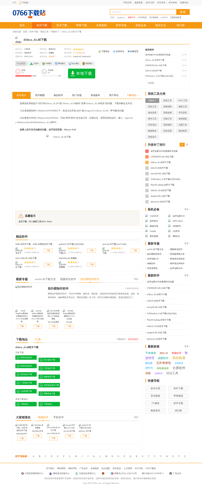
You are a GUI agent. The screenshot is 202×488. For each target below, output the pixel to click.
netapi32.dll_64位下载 (160, 196)
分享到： (152, 83)
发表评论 (120, 51)
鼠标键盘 (183, 119)
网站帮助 (61, 468)
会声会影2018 (176, 268)
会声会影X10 (179, 216)
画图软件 (163, 358)
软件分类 (150, 2)
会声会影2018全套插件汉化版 (158, 55)
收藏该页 (134, 51)
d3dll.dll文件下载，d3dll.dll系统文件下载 (33, 244)
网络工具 (164, 353)
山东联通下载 (26, 391)
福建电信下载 (49, 377)
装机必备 (141, 25)
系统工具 (44, 32)
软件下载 (42, 25)
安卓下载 (61, 25)
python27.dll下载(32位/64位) (71, 244)
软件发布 (161, 2)
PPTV (149, 368)
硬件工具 (152, 119)
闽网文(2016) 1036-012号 (125, 473)
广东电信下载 (26, 383)
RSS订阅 (139, 468)
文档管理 (179, 363)
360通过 (49, 63)
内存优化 (152, 125)
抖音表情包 (152, 268)
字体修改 (150, 352)
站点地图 (106, 468)
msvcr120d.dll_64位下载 (26, 258)
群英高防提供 (26, 357)
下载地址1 (24, 404)
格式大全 (160, 25)
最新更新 (139, 2)
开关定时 (183, 113)
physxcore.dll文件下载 (160, 202)
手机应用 (127, 2)
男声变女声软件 (177, 263)
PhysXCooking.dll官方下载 (162, 185)
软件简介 (21, 95)
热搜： (113, 17)
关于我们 (50, 468)
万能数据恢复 (175, 17)
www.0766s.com (79, 53)
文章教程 (101, 25)
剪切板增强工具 (177, 254)
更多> (136, 279)
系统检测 (167, 113)
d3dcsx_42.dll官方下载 (154, 60)
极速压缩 (154, 226)
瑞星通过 (89, 63)
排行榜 (181, 25)
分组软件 (158, 373)
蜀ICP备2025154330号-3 (152, 473)
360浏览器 (142, 17)
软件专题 (121, 25)
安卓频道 (155, 396)
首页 (14, 2)
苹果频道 (178, 396)
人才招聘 (128, 468)
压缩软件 (177, 226)
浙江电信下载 (49, 360)
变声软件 (154, 221)
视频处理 (176, 353)
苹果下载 (81, 25)
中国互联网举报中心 (34, 473)
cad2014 (164, 17)
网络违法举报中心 (61, 473)
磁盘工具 (183, 106)
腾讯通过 (61, 63)
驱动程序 (183, 131)
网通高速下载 (49, 393)
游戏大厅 (131, 17)
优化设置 (167, 131)
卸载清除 (167, 106)
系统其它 (152, 137)
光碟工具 (183, 125)
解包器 (148, 363)
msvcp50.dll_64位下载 (160, 173)
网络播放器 (163, 368)
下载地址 (105, 51)
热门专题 (77, 95)
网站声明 (72, 468)
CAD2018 (154, 216)
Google (153, 231)
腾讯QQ (176, 236)
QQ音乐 (176, 231)
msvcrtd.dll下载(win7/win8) (114, 244)
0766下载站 (151, 468)
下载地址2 (48, 404)
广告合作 (83, 468)
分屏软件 (178, 368)
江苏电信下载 (49, 368)
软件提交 (117, 468)
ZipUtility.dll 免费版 (68, 258)
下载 (48, 250)
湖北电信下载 (26, 374)
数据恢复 (152, 131)
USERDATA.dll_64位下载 (156, 65)
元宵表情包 (163, 362)
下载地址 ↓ (132, 95)
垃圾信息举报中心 (87, 473)
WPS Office (178, 221)
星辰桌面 (154, 236)
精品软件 (58, 95)
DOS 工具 (182, 100)
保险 (148, 373)
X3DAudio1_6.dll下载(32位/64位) (159, 76)
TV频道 (155, 403)
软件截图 (40, 95)
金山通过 (75, 63)
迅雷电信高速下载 (51, 385)
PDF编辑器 (153, 17)
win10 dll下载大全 (155, 249)
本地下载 (84, 73)
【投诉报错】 (133, 339)
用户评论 (114, 95)
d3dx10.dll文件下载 (153, 71)
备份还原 (152, 113)
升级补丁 (55, 32)
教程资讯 (155, 410)
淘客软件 (151, 263)
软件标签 (173, 2)
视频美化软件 (176, 249)
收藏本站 (184, 2)
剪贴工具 (167, 100)
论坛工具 (172, 373)
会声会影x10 (153, 259)
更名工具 (152, 106)
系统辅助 (167, 125)
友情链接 (95, 468)
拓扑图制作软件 (58, 288)
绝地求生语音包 (177, 259)
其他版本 (95, 95)
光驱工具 (167, 119)
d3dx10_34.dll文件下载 (161, 190)
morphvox (121, 17)
